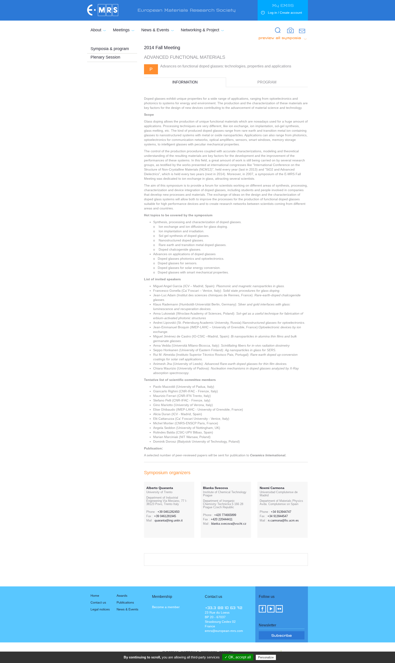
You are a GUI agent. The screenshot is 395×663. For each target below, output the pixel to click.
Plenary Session (105, 57)
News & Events (155, 30)
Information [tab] (185, 82)
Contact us (98, 602)
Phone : (151, 511)
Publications (125, 602)
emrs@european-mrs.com (224, 631)
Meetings (121, 30)
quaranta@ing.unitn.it (169, 520)
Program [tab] (266, 82)
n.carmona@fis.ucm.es (283, 520)
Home (95, 595)
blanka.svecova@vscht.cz (228, 523)
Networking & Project (200, 30)
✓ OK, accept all (237, 657)
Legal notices (100, 609)
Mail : (150, 520)
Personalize (266, 657)
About (96, 30)
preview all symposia (280, 37)
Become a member (166, 607)
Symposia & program (110, 48)
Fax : (149, 516)
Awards (122, 595)
